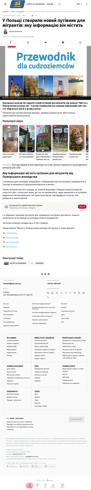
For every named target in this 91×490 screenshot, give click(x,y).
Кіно (37, 366)
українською (11, 237)
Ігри (62, 322)
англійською (11, 242)
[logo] (17, 4)
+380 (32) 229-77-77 (18, 454)
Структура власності (68, 311)
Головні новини (13, 340)
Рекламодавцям (8, 322)
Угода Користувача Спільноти (42, 316)
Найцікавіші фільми (42, 369)
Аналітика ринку (13, 394)
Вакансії (64, 307)
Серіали (37, 381)
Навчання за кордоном (70, 383)
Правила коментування (40, 320)
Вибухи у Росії (40, 355)
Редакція (6, 307)
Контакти (64, 304)
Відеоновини (11, 350)
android (12, 466)
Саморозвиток (67, 380)
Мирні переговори (41, 346)
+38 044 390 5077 (54, 284)
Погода (9, 355)
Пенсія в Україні (13, 384)
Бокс (36, 394)
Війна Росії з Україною (44, 338)
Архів (63, 315)
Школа (64, 374)
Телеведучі (7, 318)
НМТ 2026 (65, 377)
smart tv (37, 466)
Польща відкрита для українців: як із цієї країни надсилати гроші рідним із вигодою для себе (45, 166)
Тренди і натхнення (14, 400)
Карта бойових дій (41, 343)
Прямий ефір (12, 346)
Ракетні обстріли (41, 340)
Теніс (36, 400)
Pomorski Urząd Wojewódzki (22, 36)
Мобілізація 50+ (68, 343)
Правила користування (11, 325)
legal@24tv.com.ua (32, 456)
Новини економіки (15, 366)
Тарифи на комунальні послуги (18, 378)
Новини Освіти (68, 366)
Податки (10, 381)
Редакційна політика (10, 311)
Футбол (37, 397)
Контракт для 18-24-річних (72, 350)
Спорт (37, 391)
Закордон (6, 11)
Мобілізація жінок (69, 346)
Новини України (13, 343)
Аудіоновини (11, 353)
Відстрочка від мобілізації (71, 353)
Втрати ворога (40, 358)
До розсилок (76, 419)
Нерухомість (12, 391)
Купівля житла (12, 397)
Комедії (37, 378)
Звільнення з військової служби (74, 340)
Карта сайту (65, 318)
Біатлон (37, 403)
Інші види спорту (41, 406)
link (48, 293)
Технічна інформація (39, 323)
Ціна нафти (11, 369)
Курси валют (11, 372)
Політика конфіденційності (41, 304)
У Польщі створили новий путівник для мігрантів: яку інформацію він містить (54, 11)
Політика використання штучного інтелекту (43, 308)
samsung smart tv (50, 466)
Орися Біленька (15, 31)
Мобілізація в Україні (71, 338)
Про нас (6, 304)
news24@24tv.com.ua (12, 284)
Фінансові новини (13, 375)
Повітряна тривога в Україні (45, 350)
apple (24, 466)
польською (10, 233)
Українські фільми (41, 372)
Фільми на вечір (40, 375)
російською (11, 246)
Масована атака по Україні (44, 353)
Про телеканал (8, 315)
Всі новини (11, 338)
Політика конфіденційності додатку (44, 312)
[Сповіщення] (86, 4)
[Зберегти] (80, 42)
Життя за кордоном (36, 4)
